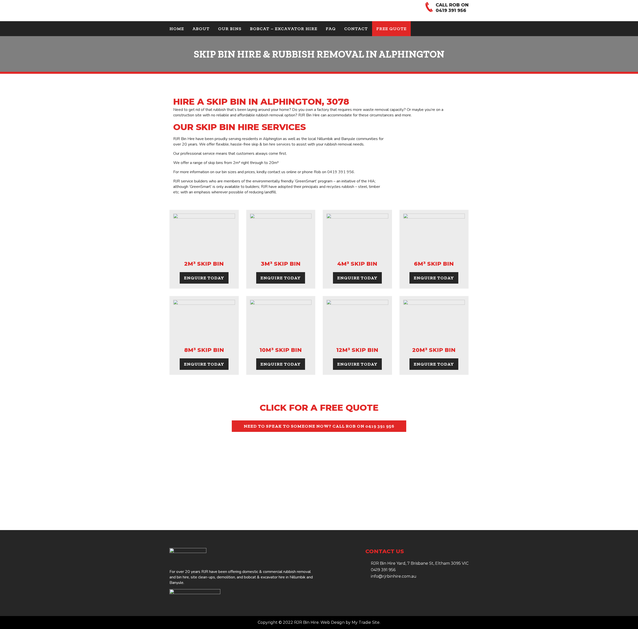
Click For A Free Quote (319, 407)
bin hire (183, 577)
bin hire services (277, 144)
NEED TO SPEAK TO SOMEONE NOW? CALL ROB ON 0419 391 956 (319, 426)
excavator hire (273, 577)
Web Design (332, 622)
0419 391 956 (451, 10)
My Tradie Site (366, 622)
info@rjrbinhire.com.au (393, 576)
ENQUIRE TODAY (204, 278)
